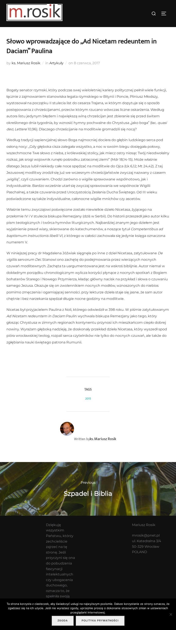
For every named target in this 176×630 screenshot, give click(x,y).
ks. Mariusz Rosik (26, 63)
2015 (88, 398)
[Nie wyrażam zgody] (170, 614)
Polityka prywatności (100, 620)
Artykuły (56, 63)
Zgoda (63, 620)
